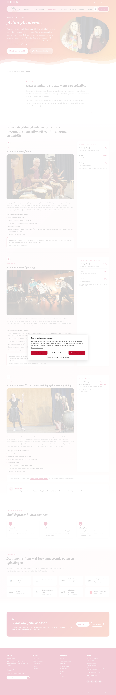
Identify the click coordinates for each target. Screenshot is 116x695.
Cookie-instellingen (58, 353)
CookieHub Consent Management (61, 357)
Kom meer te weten (37, 348)
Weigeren (39, 353)
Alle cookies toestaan (76, 353)
